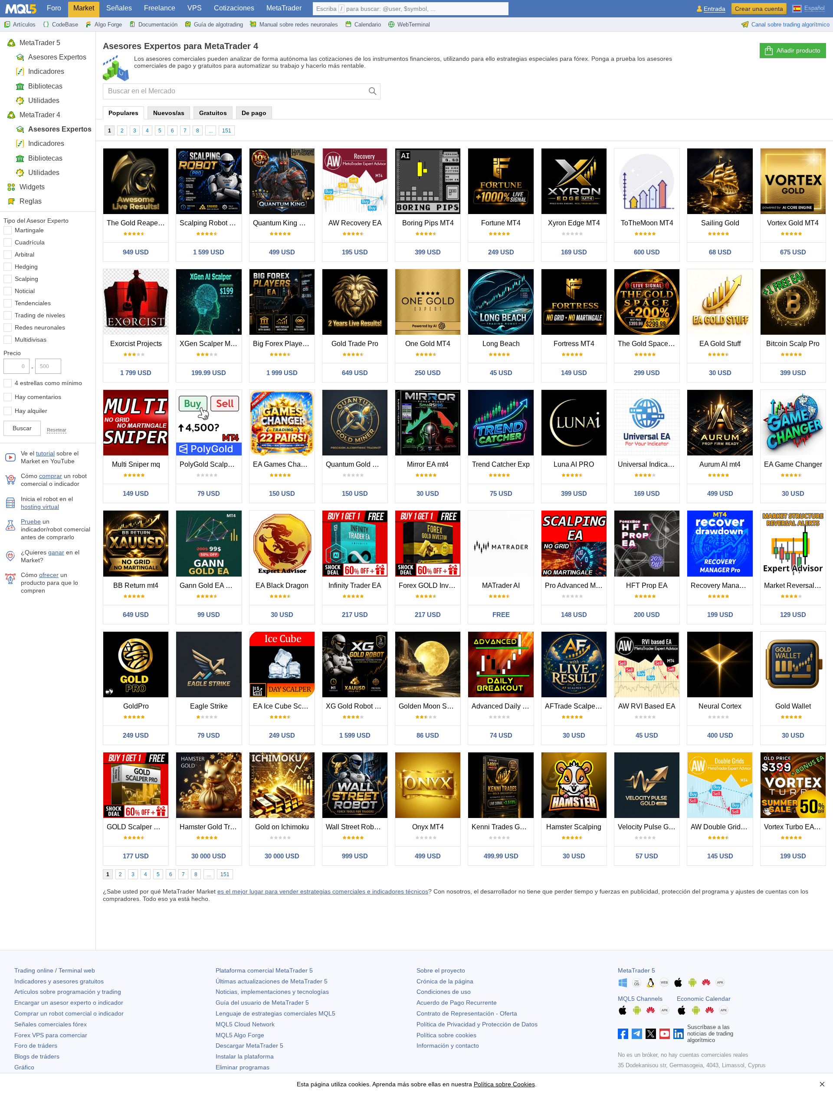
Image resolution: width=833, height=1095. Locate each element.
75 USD (501, 493)
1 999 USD (282, 372)
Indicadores (46, 71)
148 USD (574, 614)
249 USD (501, 252)
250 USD (428, 372)
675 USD (793, 252)
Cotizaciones (234, 8)
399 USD (428, 252)
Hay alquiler (31, 410)
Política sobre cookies (446, 1035)
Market (83, 8)
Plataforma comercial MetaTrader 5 (264, 970)
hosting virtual (40, 506)
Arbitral (24, 254)
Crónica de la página (444, 981)
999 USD (355, 856)
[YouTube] (664, 1034)
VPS (194, 8)
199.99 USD (208, 372)
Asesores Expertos (57, 57)
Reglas (31, 201)
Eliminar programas (242, 1067)
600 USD (647, 252)
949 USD (136, 252)
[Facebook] (623, 1034)
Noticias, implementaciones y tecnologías (272, 991)
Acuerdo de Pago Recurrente (456, 1002)
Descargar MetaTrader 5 (249, 1045)
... (211, 131)
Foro (54, 8)
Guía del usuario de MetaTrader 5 (262, 1002)
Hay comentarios (38, 396)
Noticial (25, 290)
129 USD (793, 614)
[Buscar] (372, 91)
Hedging (26, 266)
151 (226, 131)
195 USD (355, 252)
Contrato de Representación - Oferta (466, 1013)
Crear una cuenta (759, 8)
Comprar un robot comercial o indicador (69, 1013)
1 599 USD (208, 252)
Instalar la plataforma (245, 1056)
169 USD (574, 252)
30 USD (720, 372)
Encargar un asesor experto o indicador (68, 1002)
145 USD (720, 856)
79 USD (208, 493)
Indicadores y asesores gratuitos (59, 981)
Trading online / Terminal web (54, 970)
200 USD (647, 614)
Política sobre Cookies (504, 1084)
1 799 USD (135, 372)
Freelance (159, 8)
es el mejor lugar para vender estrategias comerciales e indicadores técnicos (322, 891)
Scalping (26, 278)
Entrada (714, 9)
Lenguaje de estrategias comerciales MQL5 (275, 1013)
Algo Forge (108, 24)
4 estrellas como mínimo (48, 382)
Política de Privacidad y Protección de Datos (477, 1024)
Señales (119, 8)
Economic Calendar (704, 998)
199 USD (720, 614)
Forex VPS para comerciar (50, 1035)
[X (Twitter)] (651, 1034)
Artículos (24, 24)
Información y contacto (447, 1045)
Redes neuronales (40, 327)
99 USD (208, 614)
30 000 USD (208, 856)
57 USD (647, 856)
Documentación (157, 24)
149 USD (574, 372)
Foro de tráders (35, 1045)
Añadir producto (798, 50)
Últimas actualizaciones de (272, 981)
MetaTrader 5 (40, 42)
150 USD (282, 493)
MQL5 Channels (640, 998)
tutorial (45, 453)
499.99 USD (501, 856)
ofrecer (49, 574)
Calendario (367, 24)
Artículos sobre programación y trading (67, 991)
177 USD (136, 856)
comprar (50, 475)
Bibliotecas (45, 86)
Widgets (32, 187)
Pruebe (31, 521)
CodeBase (65, 24)
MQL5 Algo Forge (240, 1035)
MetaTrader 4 (40, 115)
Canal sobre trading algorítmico (790, 24)
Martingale (29, 230)
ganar (56, 552)
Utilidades (43, 100)
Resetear (56, 429)
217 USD (355, 614)
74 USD (501, 735)
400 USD (720, 735)
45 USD (501, 372)
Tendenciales (33, 303)
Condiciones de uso (443, 991)
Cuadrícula (30, 242)
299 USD (647, 372)
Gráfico (24, 1067)
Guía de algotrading (218, 24)
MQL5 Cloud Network (245, 1024)
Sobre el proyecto (440, 970)
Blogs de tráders (36, 1056)
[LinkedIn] (678, 1034)
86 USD (427, 735)
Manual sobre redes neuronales (298, 24)
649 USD (355, 372)
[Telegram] (637, 1034)
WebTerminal (413, 24)
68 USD (720, 252)
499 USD (282, 252)
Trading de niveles (40, 315)
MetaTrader (284, 8)
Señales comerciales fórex (50, 1024)
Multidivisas (30, 339)
